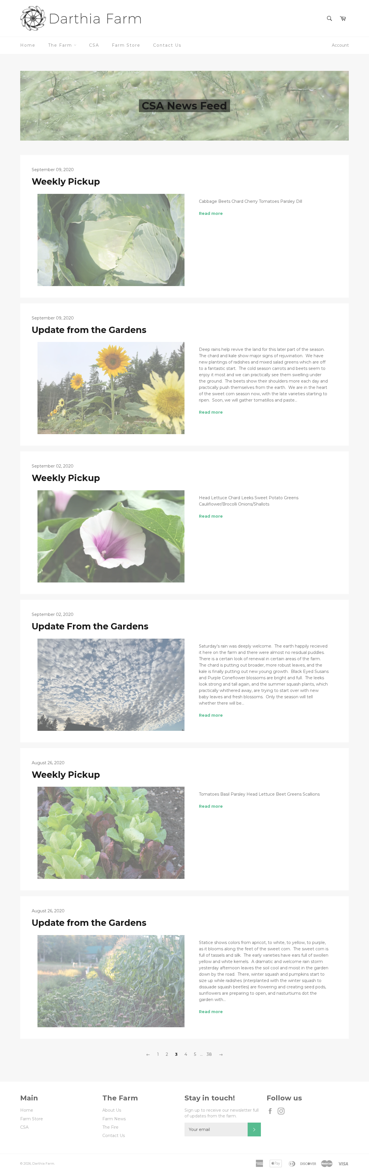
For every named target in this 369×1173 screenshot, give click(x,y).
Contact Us (167, 45)
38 (209, 1054)
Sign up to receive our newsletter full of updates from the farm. (221, 1113)
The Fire (110, 1127)
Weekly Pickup (66, 181)
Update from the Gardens (89, 330)
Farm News (114, 1118)
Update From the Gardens (90, 626)
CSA (94, 45)
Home (27, 45)
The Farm (61, 45)
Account (340, 45)
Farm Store (126, 45)
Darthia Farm (43, 1163)
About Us (111, 1110)
